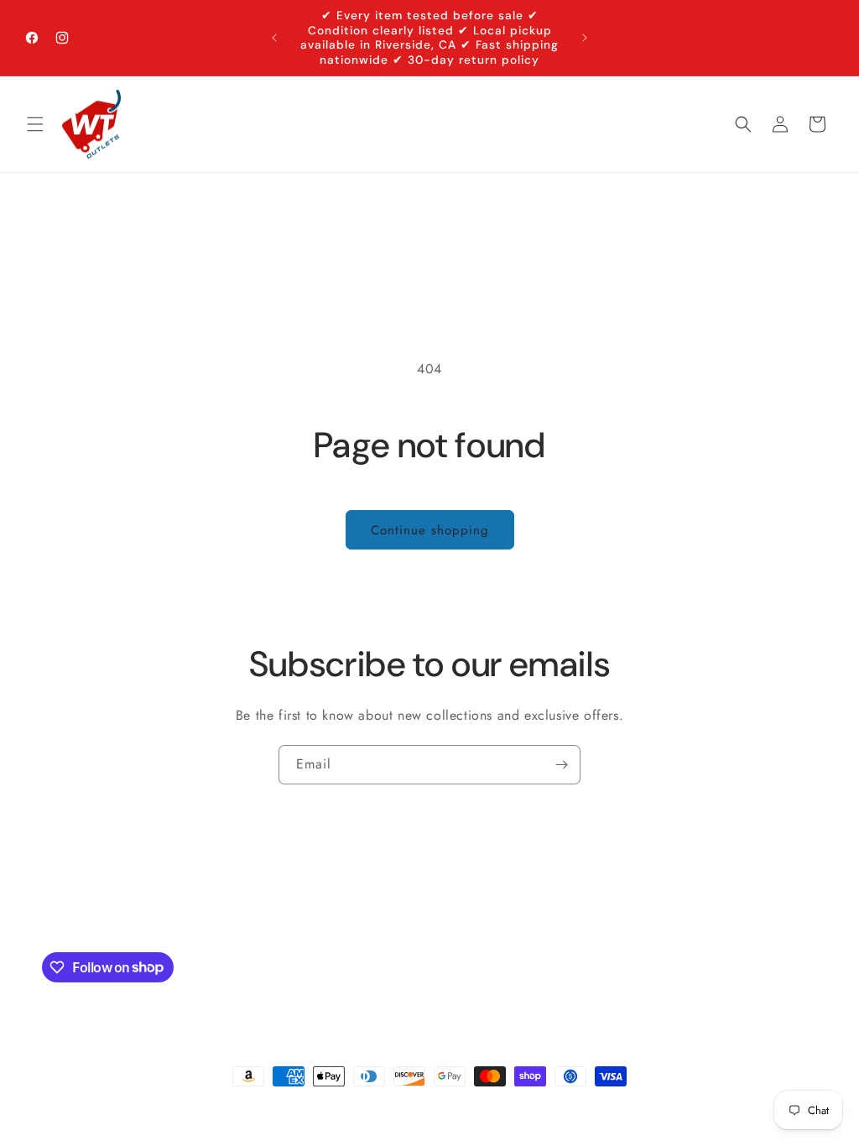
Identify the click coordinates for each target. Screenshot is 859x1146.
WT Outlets (108, 1107)
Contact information (453, 1106)
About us (457, 909)
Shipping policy (356, 1106)
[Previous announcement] (274, 38)
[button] (35, 124)
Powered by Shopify (181, 1107)
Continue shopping (430, 530)
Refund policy (274, 1106)
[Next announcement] (584, 38)
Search (397, 909)
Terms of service (631, 1106)
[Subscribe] (561, 764)
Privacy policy (547, 1106)
